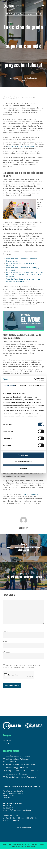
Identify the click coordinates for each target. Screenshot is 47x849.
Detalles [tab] (22, 385)
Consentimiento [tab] (9, 385)
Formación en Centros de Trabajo (21, 146)
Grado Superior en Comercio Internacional (20, 771)
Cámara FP (16, 78)
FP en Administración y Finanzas (16, 756)
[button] (43, 6)
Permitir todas (23, 455)
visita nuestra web (30, 494)
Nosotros (6, 740)
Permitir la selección (23, 462)
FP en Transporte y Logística (15, 774)
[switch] (41, 431)
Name (6, 631)
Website (6, 652)
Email (6, 642)
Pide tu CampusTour (23, 827)
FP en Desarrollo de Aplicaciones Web (19, 764)
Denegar (23, 468)
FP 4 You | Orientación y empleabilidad (23, 14)
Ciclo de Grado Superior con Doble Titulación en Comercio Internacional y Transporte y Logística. (24, 274)
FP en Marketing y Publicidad (15, 768)
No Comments (23, 80)
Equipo (6, 743)
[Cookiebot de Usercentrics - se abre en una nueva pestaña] (34, 379)
